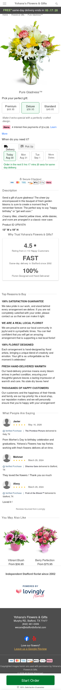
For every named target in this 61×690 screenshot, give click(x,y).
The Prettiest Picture (35, 430)
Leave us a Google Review (30, 649)
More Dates (51, 156)
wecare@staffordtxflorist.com (30, 627)
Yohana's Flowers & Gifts (31, 3)
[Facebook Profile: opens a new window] (26, 638)
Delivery (10, 148)
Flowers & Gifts (17, 14)
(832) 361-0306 (30, 624)
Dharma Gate (31, 466)
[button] (54, 682)
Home (5, 14)
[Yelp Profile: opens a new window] (34, 638)
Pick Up (29, 146)
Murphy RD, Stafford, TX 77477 (30, 620)
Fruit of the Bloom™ (34, 493)
